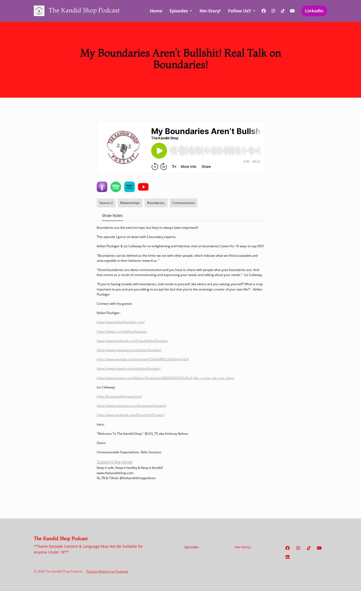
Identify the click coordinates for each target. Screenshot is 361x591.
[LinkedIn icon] (287, 556)
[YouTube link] (292, 11)
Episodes (179, 11)
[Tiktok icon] (308, 548)
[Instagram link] (273, 11)
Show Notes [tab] (112, 215)
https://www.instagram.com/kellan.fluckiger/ (129, 350)
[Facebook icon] (287, 548)
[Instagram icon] (298, 548)
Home (156, 11)
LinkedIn (314, 11)
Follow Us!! (240, 11)
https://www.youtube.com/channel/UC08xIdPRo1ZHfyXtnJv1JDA (143, 359)
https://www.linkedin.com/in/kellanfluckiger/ (129, 368)
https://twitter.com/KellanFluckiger (122, 331)
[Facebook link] (264, 11)
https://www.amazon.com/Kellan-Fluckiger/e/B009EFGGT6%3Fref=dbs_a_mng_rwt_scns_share (165, 378)
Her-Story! (210, 11)
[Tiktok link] (283, 11)
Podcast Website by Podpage (107, 571)
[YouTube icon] (319, 548)
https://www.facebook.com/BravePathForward (130, 415)
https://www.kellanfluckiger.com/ (121, 322)
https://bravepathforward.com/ (119, 396)
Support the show (114, 462)
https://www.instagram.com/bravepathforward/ (131, 405)
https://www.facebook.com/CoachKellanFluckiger (132, 341)
